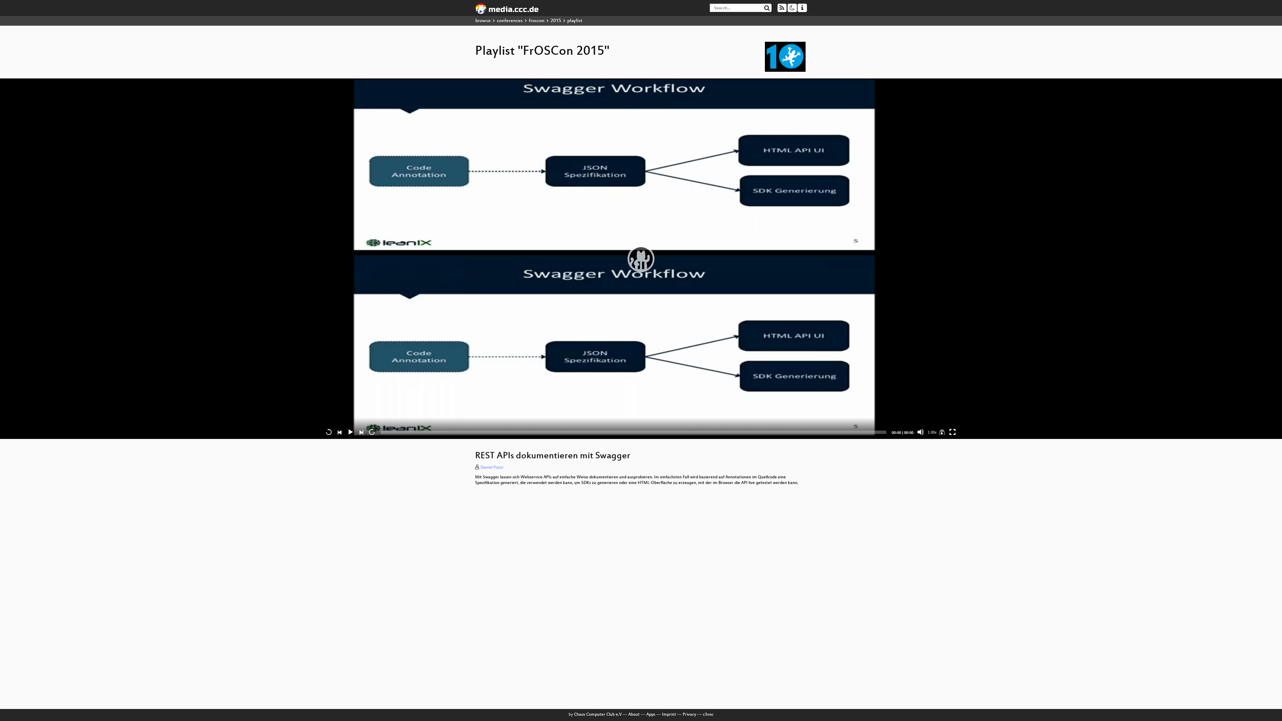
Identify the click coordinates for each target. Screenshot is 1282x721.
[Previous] (340, 432)
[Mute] (920, 432)
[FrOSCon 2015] (942, 432)
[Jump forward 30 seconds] (372, 432)
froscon (537, 21)
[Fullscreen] (952, 432)
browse (483, 21)
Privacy (689, 714)
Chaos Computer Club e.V (598, 714)
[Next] (361, 432)
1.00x (932, 432)
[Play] (641, 258)
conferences (510, 21)
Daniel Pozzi (491, 467)
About (634, 714)
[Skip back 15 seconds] (329, 432)
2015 (556, 21)
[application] (641, 258)
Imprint (669, 714)
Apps (650, 714)
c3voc (708, 714)
